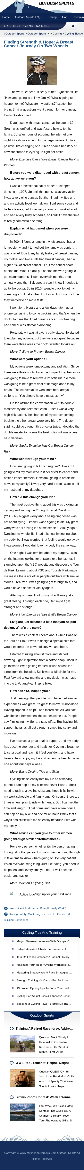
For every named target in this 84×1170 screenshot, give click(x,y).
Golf (64, 17)
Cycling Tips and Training (26, 26)
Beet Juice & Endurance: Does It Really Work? (37, 908)
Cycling (57, 33)
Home (6, 17)
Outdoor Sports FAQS (28, 17)
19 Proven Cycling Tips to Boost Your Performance (48, 988)
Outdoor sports (14, 33)
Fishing (52, 17)
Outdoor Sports (37, 33)
